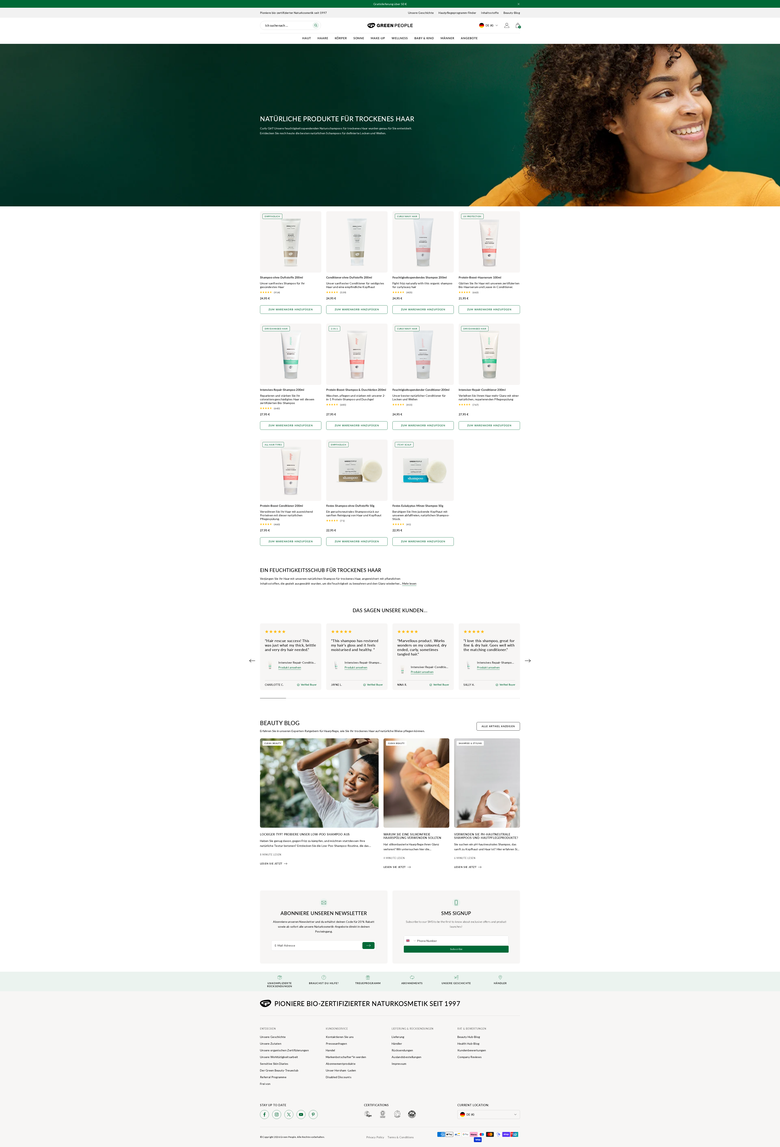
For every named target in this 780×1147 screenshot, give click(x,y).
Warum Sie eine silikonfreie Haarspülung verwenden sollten (412, 836)
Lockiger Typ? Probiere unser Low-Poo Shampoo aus (305, 834)
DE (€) (490, 25)
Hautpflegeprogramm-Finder (457, 12)
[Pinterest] (313, 1115)
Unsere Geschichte (421, 12)
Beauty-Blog (512, 12)
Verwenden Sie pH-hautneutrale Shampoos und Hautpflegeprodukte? (486, 836)
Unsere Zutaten (270, 1043)
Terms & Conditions (400, 1137)
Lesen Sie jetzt (271, 863)
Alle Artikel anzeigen (498, 726)
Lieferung (398, 1037)
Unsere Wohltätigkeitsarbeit (279, 1057)
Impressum (399, 1063)
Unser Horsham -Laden (341, 1070)
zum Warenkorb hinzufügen (291, 309)
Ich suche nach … (276, 25)
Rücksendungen (402, 1050)
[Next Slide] (527, 660)
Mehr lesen (409, 583)
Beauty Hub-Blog (468, 1037)
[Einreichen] (368, 945)
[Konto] (506, 25)
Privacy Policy (375, 1137)
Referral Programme (273, 1077)
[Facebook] (264, 1115)
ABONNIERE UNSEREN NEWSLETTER (324, 913)
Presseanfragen (336, 1043)
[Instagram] (276, 1115)
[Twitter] (288, 1115)
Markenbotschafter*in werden (346, 1057)
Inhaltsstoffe (490, 12)
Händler (397, 1043)
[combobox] (410, 941)
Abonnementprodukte (340, 1063)
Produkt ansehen (289, 667)
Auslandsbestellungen (406, 1057)
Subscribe (456, 949)
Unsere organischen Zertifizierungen (284, 1050)
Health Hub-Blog (468, 1043)
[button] (518, 4)
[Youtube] (301, 1115)
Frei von (265, 1083)
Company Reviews (469, 1057)
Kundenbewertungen (471, 1050)
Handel (330, 1050)
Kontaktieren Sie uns (340, 1037)
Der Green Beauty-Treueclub (279, 1070)
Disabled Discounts (338, 1077)
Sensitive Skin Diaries (274, 1063)
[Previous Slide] (252, 660)
